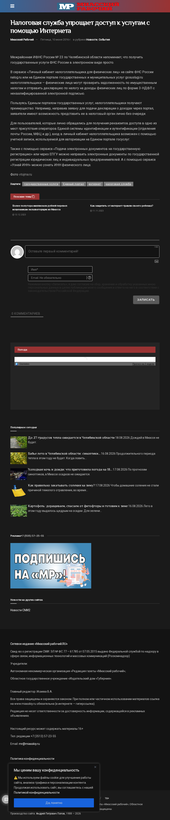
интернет (95, 184)
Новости (91, 39)
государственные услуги (41, 184)
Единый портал (73, 184)
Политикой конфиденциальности (37, 792)
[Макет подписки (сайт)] (50, 565)
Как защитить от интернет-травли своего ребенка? (121, 205)
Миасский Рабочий (22, 39)
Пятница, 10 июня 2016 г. (55, 39)
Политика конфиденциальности (32, 758)
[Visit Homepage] (88, 6)
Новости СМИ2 (20, 610)
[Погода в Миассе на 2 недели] (143, 364)
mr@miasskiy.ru (29, 743)
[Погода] (22, 363)
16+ (107, 798)
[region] (54, 787)
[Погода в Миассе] (85, 359)
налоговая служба (118, 184)
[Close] (95, 766)
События (104, 39)
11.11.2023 (98, 211)
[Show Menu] (12, 6)
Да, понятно (54, 803)
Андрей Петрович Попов (50, 813)
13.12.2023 (20, 215)
